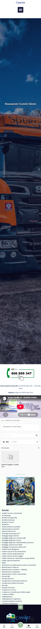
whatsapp (28, 627)
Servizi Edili (6, 576)
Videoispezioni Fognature (11, 599)
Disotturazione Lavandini (11, 527)
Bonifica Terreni (8, 522)
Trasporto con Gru (9, 590)
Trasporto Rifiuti (8, 594)
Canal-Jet (20, 3)
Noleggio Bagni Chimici (10, 536)
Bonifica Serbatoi (8, 520)
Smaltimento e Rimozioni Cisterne (14, 581)
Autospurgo (6, 515)
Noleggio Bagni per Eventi (11, 540)
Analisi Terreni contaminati (12, 513)
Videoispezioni (7, 597)
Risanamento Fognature (11, 572)
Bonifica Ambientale (9, 518)
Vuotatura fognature (9, 603)
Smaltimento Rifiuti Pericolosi (12, 583)
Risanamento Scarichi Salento (13, 420)
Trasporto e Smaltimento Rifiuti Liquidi (16, 592)
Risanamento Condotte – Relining (14, 570)
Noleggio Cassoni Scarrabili (12, 545)
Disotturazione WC (9, 531)
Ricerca (12, 627)
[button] (20, 10)
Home (4, 627)
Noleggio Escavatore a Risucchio (14, 547)
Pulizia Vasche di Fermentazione (14, 551)
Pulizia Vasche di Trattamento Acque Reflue (18, 558)
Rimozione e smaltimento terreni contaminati (19, 565)
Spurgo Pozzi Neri (8, 588)
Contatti (37, 627)
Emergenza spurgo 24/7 (11, 533)
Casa (2, 420)
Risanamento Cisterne (10, 567)
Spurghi (5, 585)
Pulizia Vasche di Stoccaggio (12, 556)
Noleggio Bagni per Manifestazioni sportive (18, 542)
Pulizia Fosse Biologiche (10, 549)
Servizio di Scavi (7, 579)
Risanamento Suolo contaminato (14, 574)
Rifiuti (4, 563)
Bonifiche (5, 524)
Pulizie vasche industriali (11, 561)
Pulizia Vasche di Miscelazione (13, 554)
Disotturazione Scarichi (10, 529)
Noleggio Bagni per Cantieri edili (13, 538)
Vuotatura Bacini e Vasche (12, 601)
